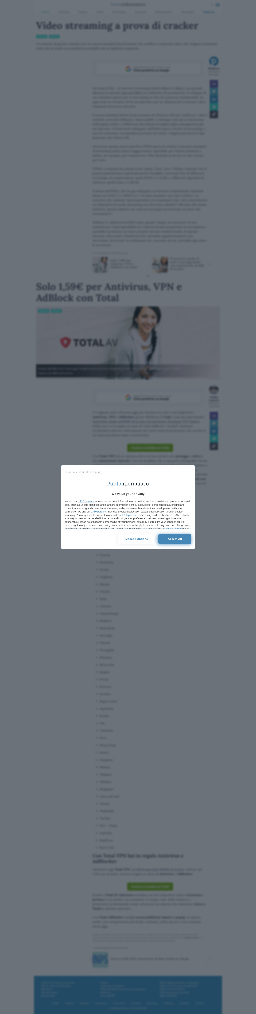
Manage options (136, 538)
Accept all (175, 538)
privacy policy (174, 528)
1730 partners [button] (86, 501)
